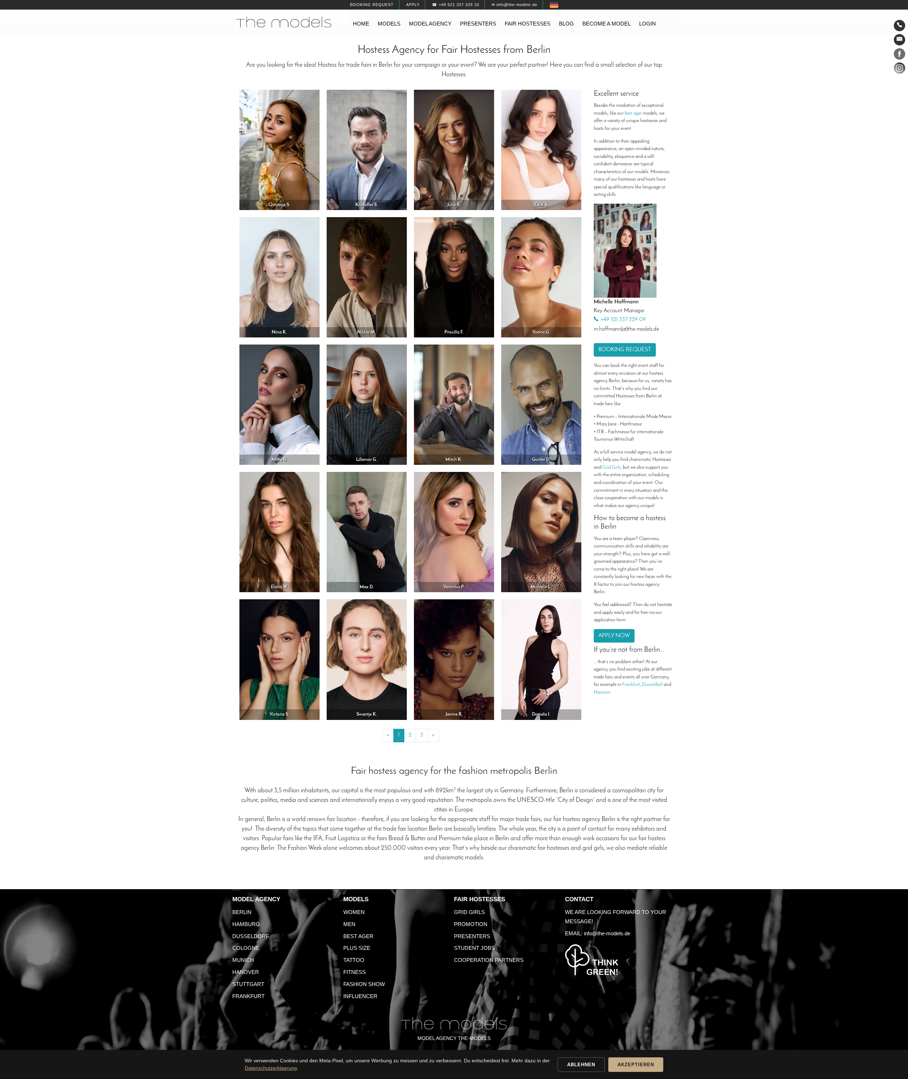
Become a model (606, 24)
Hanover (602, 692)
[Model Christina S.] (279, 149)
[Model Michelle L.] (541, 532)
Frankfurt (631, 684)
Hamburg (246, 924)
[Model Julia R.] (454, 149)
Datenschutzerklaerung (271, 1068)
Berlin (241, 912)
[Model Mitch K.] (454, 404)
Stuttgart (248, 984)
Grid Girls (611, 467)
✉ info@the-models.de (514, 4)
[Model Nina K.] (279, 277)
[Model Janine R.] (454, 659)
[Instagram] (899, 69)
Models (389, 24)
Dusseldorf (652, 684)
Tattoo (353, 960)
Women (354, 912)
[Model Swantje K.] (367, 659)
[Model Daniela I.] (541, 659)
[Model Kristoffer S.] (367, 149)
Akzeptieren (636, 1064)
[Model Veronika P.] (454, 532)
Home (361, 24)
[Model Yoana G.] (541, 277)
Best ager (358, 936)
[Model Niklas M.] (367, 277)
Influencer (360, 996)
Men (349, 924)
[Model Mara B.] (279, 404)
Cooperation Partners (489, 960)
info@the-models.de (607, 933)
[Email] (899, 39)
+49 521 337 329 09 (623, 320)
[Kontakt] (899, 25)
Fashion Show (364, 984)
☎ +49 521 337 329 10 (455, 4)
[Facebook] (899, 55)
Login (647, 24)
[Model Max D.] (367, 532)
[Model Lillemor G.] (367, 404)
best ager (633, 113)
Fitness (354, 972)
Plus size (356, 948)
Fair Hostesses (479, 899)
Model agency (430, 24)
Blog (566, 24)
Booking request (372, 4)
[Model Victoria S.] (279, 659)
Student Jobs (474, 948)
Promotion (470, 924)
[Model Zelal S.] (541, 149)
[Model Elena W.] (279, 532)
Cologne (245, 948)
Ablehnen (581, 1064)
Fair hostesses (527, 24)
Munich (243, 960)
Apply (413, 4)
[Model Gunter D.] (541, 404)
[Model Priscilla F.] (454, 277)
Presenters (478, 24)
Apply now (614, 636)
